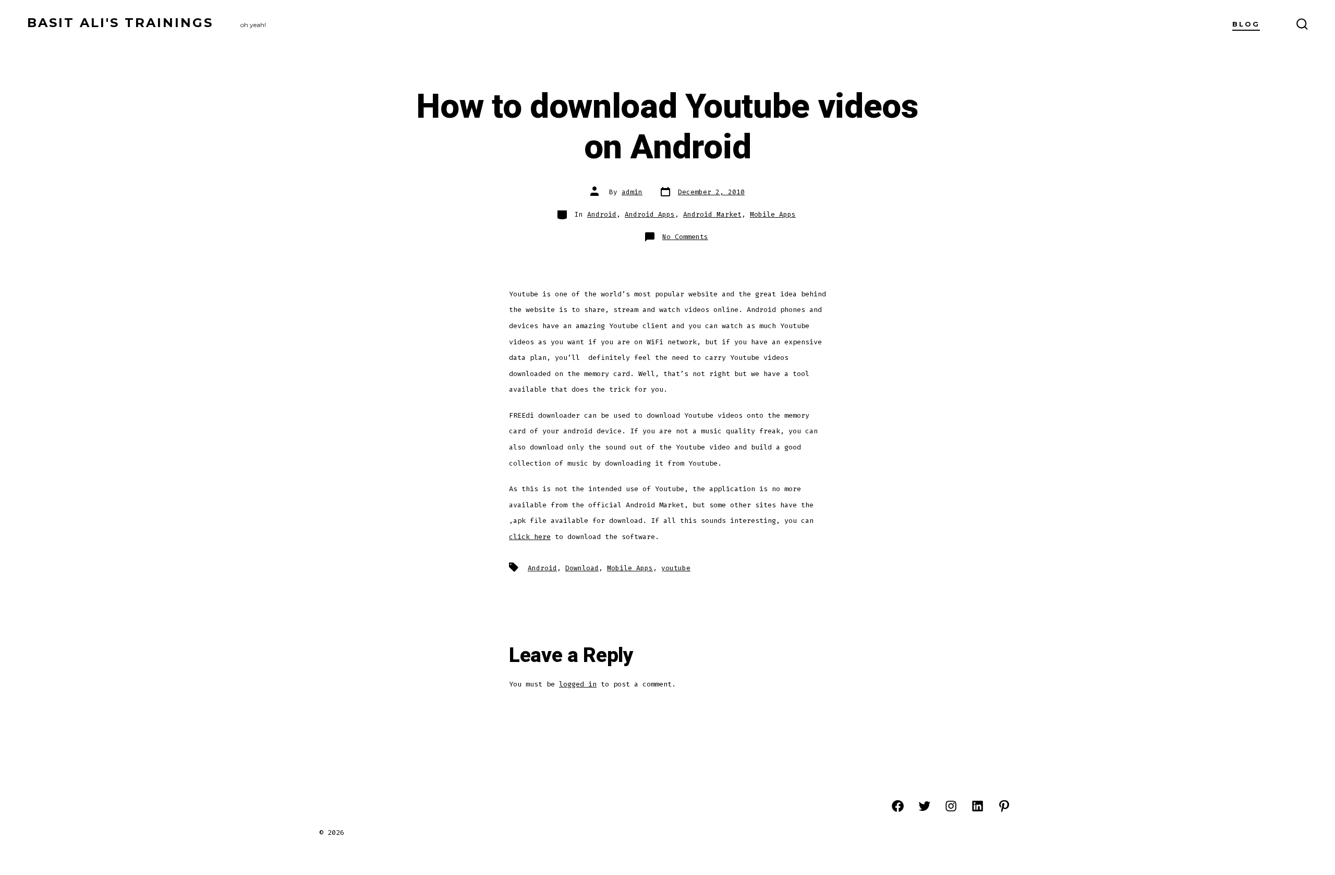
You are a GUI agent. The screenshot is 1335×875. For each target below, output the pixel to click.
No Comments (685, 236)
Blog (1246, 24)
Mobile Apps (773, 214)
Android (601, 214)
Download (582, 568)
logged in (578, 684)
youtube (675, 568)
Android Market (712, 214)
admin (632, 192)
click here (530, 536)
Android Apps (650, 214)
